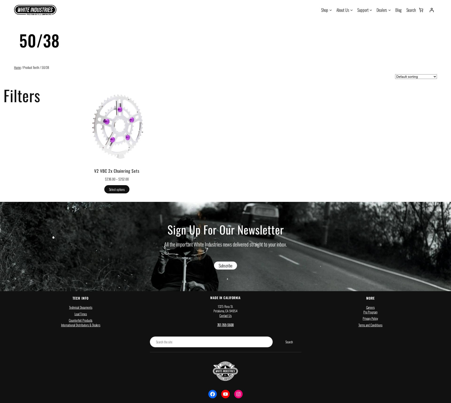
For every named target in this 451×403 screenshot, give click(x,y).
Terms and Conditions (370, 324)
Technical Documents (80, 307)
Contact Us (225, 315)
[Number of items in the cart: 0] (421, 10)
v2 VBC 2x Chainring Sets (117, 171)
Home (17, 67)
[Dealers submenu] (389, 10)
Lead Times (80, 313)
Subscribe (225, 265)
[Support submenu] (370, 10)
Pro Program (370, 311)
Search (289, 341)
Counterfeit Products (80, 320)
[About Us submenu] (351, 10)
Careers (370, 307)
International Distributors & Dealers (80, 324)
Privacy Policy (370, 318)
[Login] (431, 10)
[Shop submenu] (330, 10)
